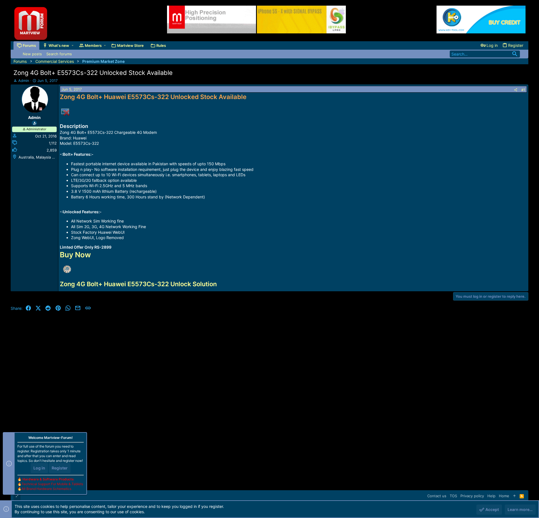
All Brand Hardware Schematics (46, 489)
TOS (453, 496)
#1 (523, 90)
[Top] (514, 496)
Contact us (436, 496)
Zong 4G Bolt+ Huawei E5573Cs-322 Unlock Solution (138, 284)
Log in (39, 468)
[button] (73, 45)
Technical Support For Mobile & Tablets (52, 484)
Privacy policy (472, 496)
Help (491, 496)
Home (504, 496)
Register (60, 468)
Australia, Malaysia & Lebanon (44, 157)
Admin (23, 80)
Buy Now (75, 254)
